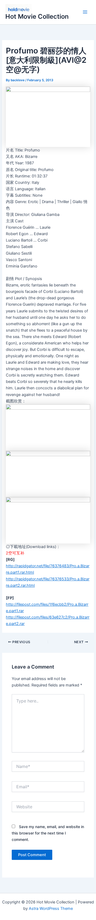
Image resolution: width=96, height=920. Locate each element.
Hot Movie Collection (37, 16)
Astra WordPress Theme (51, 908)
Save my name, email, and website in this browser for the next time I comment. (48, 833)
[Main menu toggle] (85, 12)
